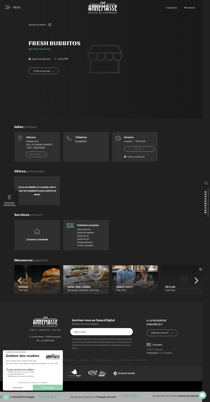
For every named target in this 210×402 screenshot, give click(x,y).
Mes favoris (189, 7)
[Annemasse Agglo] (74, 373)
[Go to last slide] (20, 280)
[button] (16, 7)
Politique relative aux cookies (103, 360)
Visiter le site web (42, 70)
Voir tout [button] (137, 149)
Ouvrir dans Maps (35, 154)
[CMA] (97, 373)
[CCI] (124, 373)
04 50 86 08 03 (47, 340)
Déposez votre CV (160, 332)
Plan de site (84, 360)
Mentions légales (70, 360)
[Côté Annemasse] (103, 7)
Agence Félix (142, 360)
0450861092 (81, 141)
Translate (167, 352)
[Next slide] (196, 280)
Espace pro (171, 7)
